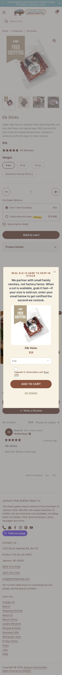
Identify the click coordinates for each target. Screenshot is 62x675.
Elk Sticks (31, 348)
